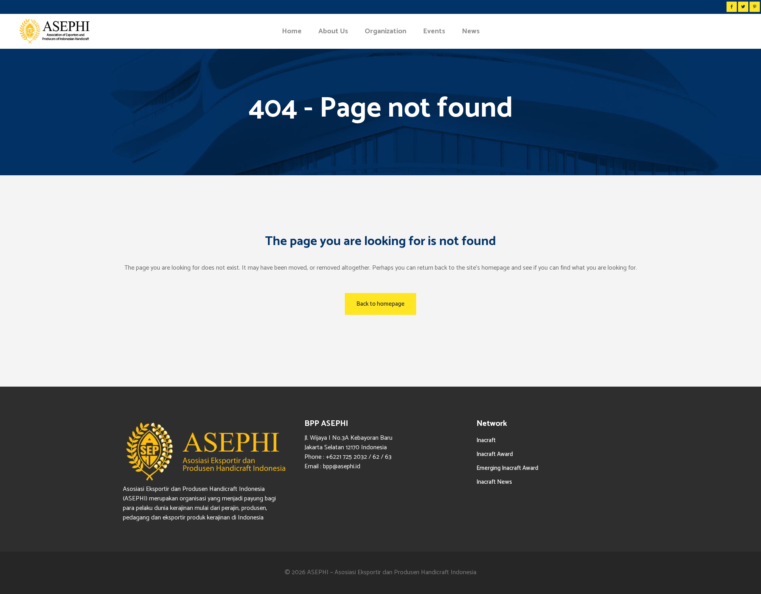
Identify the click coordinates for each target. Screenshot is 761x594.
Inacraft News (494, 482)
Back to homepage (380, 304)
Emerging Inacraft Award (507, 468)
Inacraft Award (494, 454)
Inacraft (486, 440)
